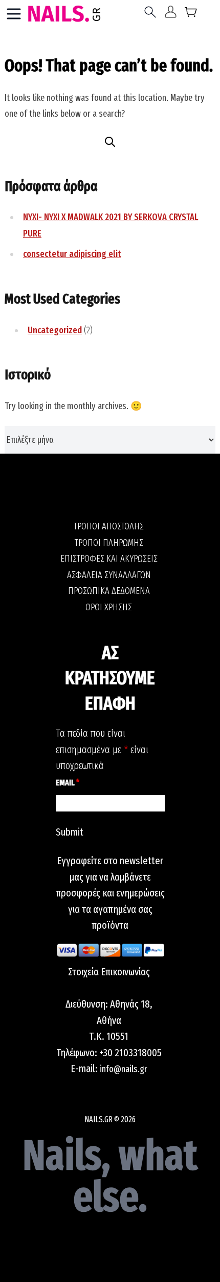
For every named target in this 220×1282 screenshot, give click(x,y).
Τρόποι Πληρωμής (109, 542)
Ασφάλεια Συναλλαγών (109, 575)
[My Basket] (191, 14)
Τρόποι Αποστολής (109, 526)
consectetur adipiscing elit (72, 254)
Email (67, 782)
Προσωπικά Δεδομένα (109, 590)
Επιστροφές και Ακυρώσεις (109, 558)
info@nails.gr (123, 1069)
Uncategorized (55, 330)
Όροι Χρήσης (108, 607)
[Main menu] (14, 14)
